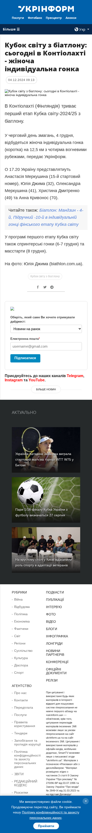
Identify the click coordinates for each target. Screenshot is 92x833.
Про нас (20, 693)
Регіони (19, 643)
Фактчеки (21, 629)
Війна (18, 599)
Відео (51, 621)
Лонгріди (54, 643)
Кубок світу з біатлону (45, 276)
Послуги (18, 18)
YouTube (37, 380)
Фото (51, 614)
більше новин (46, 389)
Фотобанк (35, 18)
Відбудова (22, 607)
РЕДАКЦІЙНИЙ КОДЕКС (25, 783)
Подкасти (55, 592)
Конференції (57, 662)
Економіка (22, 621)
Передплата (23, 707)
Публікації (55, 600)
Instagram (14, 380)
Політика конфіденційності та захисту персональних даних (27, 759)
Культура (21, 658)
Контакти (21, 700)
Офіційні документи (56, 671)
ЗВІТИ (19, 774)
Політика (21, 614)
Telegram (75, 376)
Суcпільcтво (23, 650)
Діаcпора (21, 665)
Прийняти (46, 826)
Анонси (71, 18)
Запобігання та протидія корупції (27, 742)
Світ (17, 636)
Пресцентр (54, 18)
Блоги (51, 629)
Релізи (52, 680)
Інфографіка (57, 636)
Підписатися (25, 358)
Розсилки (21, 792)
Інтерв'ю (54, 607)
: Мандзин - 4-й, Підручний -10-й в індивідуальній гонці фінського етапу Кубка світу (45, 217)
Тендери (20, 733)
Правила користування (24, 724)
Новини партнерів (55, 652)
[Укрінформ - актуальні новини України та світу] (46, 8)
